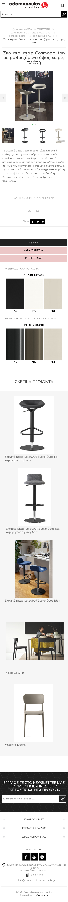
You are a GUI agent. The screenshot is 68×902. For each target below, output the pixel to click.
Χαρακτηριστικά (34, 250)
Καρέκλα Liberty (15, 744)
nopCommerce (40, 895)
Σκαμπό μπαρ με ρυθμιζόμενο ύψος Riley (32, 600)
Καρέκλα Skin (15, 672)
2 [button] (35, 124)
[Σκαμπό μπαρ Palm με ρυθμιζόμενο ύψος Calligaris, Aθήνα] (34, 425)
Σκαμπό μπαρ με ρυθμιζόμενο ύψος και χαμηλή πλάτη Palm (31, 458)
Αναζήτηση (64, 14)
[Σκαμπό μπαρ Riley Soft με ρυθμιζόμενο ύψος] (35, 497)
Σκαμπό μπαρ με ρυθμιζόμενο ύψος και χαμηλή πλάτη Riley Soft (32, 530)
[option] (25, 135)
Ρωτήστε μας (33, 258)
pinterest (42, 221)
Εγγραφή (62, 799)
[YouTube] (34, 857)
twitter (37, 221)
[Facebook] (26, 857)
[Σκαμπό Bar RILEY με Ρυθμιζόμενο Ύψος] (34, 569)
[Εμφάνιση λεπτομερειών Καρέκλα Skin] (35, 641)
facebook (32, 221)
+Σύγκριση (29, 211)
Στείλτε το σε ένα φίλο (37, 210)
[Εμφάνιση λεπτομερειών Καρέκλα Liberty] (34, 713)
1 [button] (32, 124)
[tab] (33, 243)
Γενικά (33, 243)
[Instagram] (42, 857)
